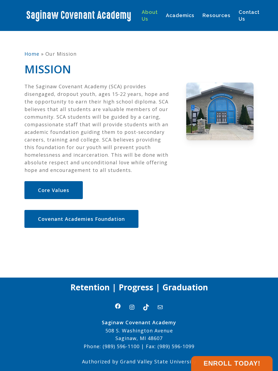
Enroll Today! (232, 363)
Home (31, 54)
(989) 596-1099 (175, 346)
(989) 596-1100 (121, 346)
